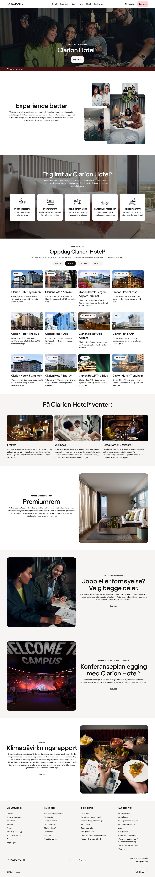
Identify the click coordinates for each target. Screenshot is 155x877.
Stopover (48, 835)
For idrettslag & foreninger (92, 821)
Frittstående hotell (51, 839)
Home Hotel (49, 831)
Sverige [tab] (58, 263)
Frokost (10, 824)
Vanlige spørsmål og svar (128, 821)
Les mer (113, 606)
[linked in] (80, 860)
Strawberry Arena (14, 817)
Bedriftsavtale (87, 828)
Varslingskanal (13, 831)
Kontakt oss (123, 817)
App (120, 828)
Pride (9, 828)
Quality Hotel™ (50, 824)
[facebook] (69, 860)
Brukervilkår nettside (126, 835)
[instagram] (75, 860)
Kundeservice (124, 813)
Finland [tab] (97, 263)
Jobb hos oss (12, 835)
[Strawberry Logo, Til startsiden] (15, 4)
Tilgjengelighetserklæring (129, 845)
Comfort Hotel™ (51, 821)
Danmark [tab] (83, 263)
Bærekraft (11, 821)
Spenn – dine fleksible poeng (93, 835)
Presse (9, 839)
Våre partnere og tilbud (91, 839)
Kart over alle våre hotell (54, 813)
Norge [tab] (70, 263)
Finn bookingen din (126, 824)
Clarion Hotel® (50, 828)
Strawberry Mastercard (91, 817)
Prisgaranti (123, 831)
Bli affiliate (85, 824)
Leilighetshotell (87, 831)
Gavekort (85, 813)
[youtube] (86, 860)
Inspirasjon (11, 842)
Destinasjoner (50, 817)
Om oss (10, 813)
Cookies (121, 849)
